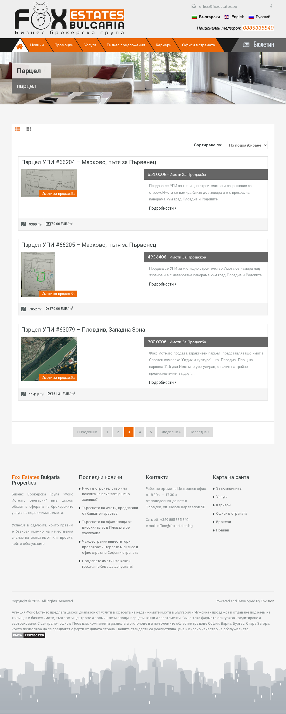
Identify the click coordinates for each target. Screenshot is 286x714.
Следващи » (171, 432)
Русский (262, 17)
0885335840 (258, 28)
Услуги (90, 44)
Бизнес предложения (126, 44)
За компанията (229, 488)
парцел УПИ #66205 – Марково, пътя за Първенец (88, 245)
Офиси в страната (198, 44)
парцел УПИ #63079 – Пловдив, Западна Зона (83, 329)
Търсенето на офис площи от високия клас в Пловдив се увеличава (107, 527)
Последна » (199, 432)
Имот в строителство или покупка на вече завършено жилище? (106, 494)
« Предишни (87, 432)
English (237, 17)
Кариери (163, 44)
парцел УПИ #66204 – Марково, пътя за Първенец (88, 162)
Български (209, 17)
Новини (37, 44)
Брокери (223, 522)
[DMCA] (29, 634)
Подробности (161, 208)
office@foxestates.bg (218, 6)
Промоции (63, 44)
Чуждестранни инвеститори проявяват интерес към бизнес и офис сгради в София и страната (110, 547)
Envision (267, 601)
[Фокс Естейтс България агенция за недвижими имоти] (69, 18)
